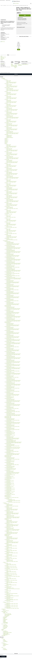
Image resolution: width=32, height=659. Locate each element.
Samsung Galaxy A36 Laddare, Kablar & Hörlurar (12, 297)
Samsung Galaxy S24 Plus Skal (10, 315)
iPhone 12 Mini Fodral (9, 195)
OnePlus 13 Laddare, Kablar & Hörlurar (11, 571)
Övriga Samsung (7, 498)
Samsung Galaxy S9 (7, 475)
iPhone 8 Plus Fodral (9, 226)
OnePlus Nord (6, 592)
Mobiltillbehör (3, 78)
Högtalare (4, 628)
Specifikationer (3, 32)
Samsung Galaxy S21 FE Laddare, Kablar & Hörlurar (13, 405)
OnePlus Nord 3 (7, 579)
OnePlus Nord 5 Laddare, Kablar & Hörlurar (12, 567)
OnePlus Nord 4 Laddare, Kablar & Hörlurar (12, 574)
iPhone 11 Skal (8, 184)
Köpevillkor (4, 645)
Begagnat (3, 629)
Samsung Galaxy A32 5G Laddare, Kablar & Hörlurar (13, 448)
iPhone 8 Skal (8, 223)
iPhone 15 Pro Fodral (9, 127)
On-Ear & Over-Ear (5, 626)
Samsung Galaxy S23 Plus (8, 355)
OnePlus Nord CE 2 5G (8, 587)
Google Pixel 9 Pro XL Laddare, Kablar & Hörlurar (13, 530)
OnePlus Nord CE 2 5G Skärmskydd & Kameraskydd (13, 588)
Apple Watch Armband (9, 135)
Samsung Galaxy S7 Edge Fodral (11, 494)
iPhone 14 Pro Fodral (9, 152)
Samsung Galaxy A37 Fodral (10, 284)
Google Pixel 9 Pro (7, 523)
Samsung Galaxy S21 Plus (8, 409)
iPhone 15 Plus (7, 122)
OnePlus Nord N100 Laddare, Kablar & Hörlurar (12, 599)
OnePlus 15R (6, 565)
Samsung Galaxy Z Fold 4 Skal (10, 372)
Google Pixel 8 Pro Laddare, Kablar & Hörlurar (12, 542)
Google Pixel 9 (7, 519)
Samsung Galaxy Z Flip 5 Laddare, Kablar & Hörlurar (13, 365)
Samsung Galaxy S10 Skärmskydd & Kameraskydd (13, 472)
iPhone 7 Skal (8, 229)
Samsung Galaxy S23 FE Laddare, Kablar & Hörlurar (13, 362)
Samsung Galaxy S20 (7, 430)
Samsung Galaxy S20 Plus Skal (10, 433)
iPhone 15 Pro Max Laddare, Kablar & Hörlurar (12, 133)
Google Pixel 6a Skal (9, 555)
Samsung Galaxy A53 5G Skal (10, 419)
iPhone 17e (6, 95)
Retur (15, 67)
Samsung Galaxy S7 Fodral (10, 492)
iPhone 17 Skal (8, 81)
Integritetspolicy (20, 65)
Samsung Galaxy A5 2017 (8, 490)
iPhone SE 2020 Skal (9, 188)
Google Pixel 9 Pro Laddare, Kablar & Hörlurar (12, 525)
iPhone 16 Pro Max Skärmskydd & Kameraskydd (13, 117)
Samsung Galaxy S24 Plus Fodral (11, 314)
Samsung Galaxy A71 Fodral (10, 480)
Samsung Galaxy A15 (7, 334)
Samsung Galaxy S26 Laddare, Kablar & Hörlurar (12, 244)
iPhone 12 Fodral (9, 179)
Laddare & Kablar (4, 611)
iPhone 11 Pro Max (7, 206)
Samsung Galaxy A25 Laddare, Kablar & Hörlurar (12, 333)
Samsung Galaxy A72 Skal (10, 437)
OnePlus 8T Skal (9, 590)
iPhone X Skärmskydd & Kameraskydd (11, 220)
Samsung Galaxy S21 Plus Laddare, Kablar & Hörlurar (13, 411)
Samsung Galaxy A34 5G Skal (10, 390)
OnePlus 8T (6, 589)
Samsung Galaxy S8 (7, 485)
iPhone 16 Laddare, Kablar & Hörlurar (11, 106)
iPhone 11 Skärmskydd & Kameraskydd (11, 185)
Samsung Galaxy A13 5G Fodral (10, 460)
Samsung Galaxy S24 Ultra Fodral (11, 318)
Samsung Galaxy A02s (8, 452)
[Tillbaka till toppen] (0, 71)
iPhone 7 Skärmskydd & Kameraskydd (11, 230)
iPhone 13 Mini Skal (9, 172)
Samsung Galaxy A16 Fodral (10, 302)
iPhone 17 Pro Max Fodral (10, 88)
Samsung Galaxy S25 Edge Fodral (11, 268)
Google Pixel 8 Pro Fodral (10, 540)
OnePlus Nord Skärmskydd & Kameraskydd (12, 593)
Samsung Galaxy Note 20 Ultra (8, 467)
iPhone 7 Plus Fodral (9, 232)
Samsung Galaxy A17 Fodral (10, 288)
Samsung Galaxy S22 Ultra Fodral (11, 378)
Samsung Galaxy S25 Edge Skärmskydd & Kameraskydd (14, 270)
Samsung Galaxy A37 (7, 283)
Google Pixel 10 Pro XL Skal (10, 516)
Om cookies (19, 64)
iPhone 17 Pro (6, 83)
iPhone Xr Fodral (9, 215)
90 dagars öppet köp (5, 644)
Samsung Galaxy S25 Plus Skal (10, 258)
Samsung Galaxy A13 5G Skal (10, 461)
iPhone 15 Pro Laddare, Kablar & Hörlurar (12, 129)
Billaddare (4, 621)
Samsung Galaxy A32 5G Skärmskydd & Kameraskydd (13, 447)
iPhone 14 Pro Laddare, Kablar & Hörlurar (12, 154)
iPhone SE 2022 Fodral (9, 160)
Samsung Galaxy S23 (7, 347)
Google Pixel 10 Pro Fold (8, 518)
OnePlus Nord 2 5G (7, 594)
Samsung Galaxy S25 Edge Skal (11, 269)
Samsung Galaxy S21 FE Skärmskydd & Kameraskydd (13, 404)
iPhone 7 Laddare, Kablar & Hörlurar (11, 231)
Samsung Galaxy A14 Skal (10, 393)
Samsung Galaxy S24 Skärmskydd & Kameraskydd (13, 312)
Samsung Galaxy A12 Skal (10, 450)
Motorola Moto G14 (7, 604)
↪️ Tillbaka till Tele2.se (16, 1)
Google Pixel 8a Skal (9, 537)
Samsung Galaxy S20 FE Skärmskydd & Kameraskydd (13, 400)
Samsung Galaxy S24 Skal (10, 311)
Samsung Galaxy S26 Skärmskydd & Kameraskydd (13, 243)
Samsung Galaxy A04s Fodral (10, 396)
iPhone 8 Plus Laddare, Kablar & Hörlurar (12, 227)
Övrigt (19, 61)
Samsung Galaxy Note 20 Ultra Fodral (11, 468)
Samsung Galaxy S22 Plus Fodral (11, 382)
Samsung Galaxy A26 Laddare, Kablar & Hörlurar (12, 300)
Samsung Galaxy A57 (7, 279)
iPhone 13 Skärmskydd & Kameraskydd (11, 165)
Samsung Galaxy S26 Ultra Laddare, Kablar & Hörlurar (13, 252)
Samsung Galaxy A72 (7, 435)
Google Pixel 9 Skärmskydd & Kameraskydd (12, 521)
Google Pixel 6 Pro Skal (9, 560)
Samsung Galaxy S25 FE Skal (10, 266)
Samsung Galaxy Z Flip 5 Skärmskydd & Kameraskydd (13, 364)
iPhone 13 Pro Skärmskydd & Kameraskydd (12, 169)
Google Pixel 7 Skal (9, 549)
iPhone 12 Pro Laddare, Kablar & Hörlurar (12, 193)
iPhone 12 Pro (6, 190)
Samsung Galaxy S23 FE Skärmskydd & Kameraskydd (13, 361)
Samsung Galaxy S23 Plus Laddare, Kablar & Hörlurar (13, 358)
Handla (12, 61)
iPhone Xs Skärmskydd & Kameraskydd (11, 211)
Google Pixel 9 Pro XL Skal (10, 528)
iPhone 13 (6, 163)
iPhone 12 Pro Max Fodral (10, 199)
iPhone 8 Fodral (8, 222)
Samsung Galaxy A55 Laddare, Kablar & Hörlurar (12, 325)
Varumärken (12, 65)
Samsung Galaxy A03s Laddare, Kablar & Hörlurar (13, 464)
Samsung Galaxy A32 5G (8, 446)
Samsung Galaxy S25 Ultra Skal (10, 262)
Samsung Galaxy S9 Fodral (10, 476)
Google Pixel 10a (7, 503)
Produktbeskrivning (3, 19)
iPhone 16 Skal (8, 104)
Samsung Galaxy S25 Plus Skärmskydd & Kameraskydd (13, 259)
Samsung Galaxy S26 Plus (8, 245)
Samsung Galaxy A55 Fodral (10, 323)
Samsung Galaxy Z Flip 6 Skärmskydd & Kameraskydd (13, 339)
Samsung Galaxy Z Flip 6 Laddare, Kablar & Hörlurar (13, 340)
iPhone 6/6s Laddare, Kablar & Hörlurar (11, 237)
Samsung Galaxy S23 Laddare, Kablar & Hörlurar (12, 350)
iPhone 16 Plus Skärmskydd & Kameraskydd (12, 109)
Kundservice (16, 61)
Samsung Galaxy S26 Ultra (8, 249)
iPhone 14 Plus (7, 147)
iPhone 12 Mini (7, 194)
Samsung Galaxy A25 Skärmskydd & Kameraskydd (13, 332)
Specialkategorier (5, 641)
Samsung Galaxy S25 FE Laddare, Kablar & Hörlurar (13, 267)
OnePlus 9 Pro (7, 585)
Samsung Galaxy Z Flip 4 (8, 369)
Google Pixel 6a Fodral (9, 554)
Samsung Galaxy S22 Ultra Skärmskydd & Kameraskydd (13, 380)
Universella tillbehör (5, 631)
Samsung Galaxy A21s (8, 482)
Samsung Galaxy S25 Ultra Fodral (11, 261)
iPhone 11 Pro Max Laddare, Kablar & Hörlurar (12, 208)
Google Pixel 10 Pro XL (8, 514)
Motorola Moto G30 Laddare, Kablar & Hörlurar (12, 606)
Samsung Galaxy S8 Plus (8, 487)
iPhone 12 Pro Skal (9, 192)
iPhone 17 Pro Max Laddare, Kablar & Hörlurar (12, 90)
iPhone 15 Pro (6, 126)
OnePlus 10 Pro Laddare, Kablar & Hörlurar (12, 582)
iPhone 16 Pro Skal (9, 112)
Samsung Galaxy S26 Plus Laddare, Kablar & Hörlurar (13, 248)
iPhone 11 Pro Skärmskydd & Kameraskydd (12, 204)
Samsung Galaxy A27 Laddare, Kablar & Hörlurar (12, 497)
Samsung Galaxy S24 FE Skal (10, 307)
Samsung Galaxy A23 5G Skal (10, 425)
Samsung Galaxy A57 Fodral (10, 280)
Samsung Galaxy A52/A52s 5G (9, 439)
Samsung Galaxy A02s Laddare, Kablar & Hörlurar (13, 454)
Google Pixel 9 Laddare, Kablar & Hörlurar (12, 522)
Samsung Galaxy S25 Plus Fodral (11, 257)
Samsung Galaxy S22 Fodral (10, 375)
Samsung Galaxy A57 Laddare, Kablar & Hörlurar (12, 282)
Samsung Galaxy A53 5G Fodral (10, 418)
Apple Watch (6, 134)
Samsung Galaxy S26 (7, 241)
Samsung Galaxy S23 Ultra (8, 351)
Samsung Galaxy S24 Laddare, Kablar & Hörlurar (12, 313)
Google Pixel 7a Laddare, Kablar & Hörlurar (12, 548)
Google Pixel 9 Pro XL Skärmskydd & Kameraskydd (13, 529)
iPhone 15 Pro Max (7, 130)
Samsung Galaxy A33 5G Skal (10, 421)
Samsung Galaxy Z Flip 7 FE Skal (11, 277)
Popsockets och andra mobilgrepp (7, 632)
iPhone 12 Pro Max (7, 198)
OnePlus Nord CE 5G (7, 600)
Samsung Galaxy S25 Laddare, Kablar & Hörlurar (12, 256)
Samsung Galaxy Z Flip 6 (8, 338)
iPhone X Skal (8, 219)
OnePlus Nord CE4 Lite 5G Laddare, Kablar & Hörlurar (13, 576)
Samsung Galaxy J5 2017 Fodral (11, 489)
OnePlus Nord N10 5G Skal (10, 597)
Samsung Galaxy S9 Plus (8, 477)
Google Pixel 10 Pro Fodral (10, 511)
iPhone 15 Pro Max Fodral (10, 131)
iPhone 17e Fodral (9, 96)
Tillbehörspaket (3, 635)
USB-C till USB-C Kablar (8, 613)
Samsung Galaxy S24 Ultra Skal (10, 319)
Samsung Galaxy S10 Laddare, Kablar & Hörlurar (12, 473)
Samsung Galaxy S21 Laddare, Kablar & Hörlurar (12, 408)
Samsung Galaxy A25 (7, 330)
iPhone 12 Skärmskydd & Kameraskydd (11, 181)
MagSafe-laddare (5, 619)
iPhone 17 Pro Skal (9, 85)
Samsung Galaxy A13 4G (8, 427)
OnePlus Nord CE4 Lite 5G (8, 575)
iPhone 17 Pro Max (7, 87)
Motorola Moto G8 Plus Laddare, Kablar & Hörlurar (13, 608)
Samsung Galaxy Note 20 (8, 465)
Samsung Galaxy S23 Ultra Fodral (11, 352)
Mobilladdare (4, 617)
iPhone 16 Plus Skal (9, 108)
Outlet (4, 639)
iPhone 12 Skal (8, 180)
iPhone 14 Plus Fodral (9, 148)
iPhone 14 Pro (6, 151)
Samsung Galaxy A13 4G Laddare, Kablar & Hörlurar (13, 429)
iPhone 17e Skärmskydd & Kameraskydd (12, 97)
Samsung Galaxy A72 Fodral (10, 436)
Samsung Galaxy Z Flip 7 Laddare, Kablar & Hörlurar (13, 273)
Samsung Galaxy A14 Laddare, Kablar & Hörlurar (12, 395)
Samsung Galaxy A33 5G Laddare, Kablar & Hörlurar (13, 423)
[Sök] (3, 3)
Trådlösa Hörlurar (5, 625)
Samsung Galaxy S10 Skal (10, 471)
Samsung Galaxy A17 (7, 287)
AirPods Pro (6, 142)
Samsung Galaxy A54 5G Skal (10, 387)
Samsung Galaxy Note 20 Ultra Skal (11, 469)
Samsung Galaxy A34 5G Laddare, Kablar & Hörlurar (13, 391)
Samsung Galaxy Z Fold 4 (8, 371)
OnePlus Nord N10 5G (7, 596)
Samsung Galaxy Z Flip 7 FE (8, 276)
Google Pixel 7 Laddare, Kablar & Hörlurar (12, 550)
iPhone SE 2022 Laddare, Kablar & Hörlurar (12, 162)
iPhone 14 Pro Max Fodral (10, 156)
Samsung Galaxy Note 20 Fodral (11, 466)
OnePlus (4, 562)
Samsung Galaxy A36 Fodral (10, 295)
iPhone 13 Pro (6, 167)
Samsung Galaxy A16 (7, 301)
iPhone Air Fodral (9, 92)
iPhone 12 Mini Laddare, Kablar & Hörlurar (12, 197)
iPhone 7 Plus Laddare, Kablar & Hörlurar (12, 233)
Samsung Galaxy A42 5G (8, 443)
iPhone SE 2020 (7, 186)
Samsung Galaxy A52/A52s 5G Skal (11, 441)
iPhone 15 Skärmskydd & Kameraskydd (11, 121)
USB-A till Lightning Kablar (8, 614)
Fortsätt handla (16, 75)
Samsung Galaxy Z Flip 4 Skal (10, 370)
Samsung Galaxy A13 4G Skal (10, 428)
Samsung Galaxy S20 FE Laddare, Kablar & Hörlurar (13, 401)
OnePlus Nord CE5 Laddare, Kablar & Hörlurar (12, 569)
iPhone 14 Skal (8, 145)
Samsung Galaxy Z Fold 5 (8, 366)
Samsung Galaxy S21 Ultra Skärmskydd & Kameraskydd (13, 414)
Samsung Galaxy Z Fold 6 (8, 341)
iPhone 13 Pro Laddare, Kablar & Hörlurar (12, 170)
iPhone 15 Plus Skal (9, 124)
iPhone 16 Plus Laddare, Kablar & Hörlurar (12, 110)
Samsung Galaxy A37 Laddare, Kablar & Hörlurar (12, 286)
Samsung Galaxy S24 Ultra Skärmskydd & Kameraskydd (13, 320)
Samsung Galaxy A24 (9, 501)
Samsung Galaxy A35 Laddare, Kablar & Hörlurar (12, 329)
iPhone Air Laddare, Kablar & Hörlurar (11, 94)
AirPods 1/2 (6, 141)
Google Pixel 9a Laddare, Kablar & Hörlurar (12, 533)
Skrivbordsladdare (5, 622)
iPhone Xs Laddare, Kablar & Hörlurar (11, 212)
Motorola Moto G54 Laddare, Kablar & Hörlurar (12, 603)
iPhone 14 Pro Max (7, 155)
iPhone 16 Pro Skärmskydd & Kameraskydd (12, 113)
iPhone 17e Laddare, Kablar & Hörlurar (11, 98)
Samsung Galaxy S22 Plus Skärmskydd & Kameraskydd (13, 384)
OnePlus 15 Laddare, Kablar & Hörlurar (11, 564)
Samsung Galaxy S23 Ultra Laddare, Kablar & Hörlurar (13, 354)
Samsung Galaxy (5, 240)
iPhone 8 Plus (6, 225)
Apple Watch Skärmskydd (10, 137)
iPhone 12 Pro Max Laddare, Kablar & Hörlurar (12, 201)
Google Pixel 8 (7, 543)
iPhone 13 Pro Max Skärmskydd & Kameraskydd (13, 177)
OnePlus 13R (6, 572)
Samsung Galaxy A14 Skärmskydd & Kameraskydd (13, 394)
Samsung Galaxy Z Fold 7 (8, 274)
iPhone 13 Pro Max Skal (10, 176)
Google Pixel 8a (7, 535)
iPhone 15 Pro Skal (9, 128)
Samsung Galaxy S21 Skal (10, 407)
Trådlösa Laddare (5, 612)
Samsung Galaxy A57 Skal (10, 281)
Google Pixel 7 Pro (7, 551)
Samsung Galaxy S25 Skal (10, 254)
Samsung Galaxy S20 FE (8, 398)
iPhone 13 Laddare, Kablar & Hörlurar (11, 166)
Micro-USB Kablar (7, 615)
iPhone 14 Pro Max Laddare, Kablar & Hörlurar (12, 158)
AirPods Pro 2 (6, 140)
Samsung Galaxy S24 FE (8, 306)
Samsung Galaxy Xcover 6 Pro (8, 455)
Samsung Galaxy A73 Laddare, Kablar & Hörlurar (14, 500)
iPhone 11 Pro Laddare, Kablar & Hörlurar (12, 205)
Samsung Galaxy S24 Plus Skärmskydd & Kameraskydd (13, 316)
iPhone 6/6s (6, 234)
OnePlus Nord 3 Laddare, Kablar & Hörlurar (12, 580)
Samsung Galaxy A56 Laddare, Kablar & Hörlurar (12, 293)
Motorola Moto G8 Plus (8, 607)
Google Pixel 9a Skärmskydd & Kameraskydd (12, 532)
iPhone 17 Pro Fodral (9, 84)
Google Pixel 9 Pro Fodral (10, 526)
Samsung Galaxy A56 (7, 290)
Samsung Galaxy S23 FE (8, 359)
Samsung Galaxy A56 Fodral (10, 291)
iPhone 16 (6, 103)
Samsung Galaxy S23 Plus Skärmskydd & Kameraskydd (13, 357)
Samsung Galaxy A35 (7, 326)
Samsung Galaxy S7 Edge (8, 493)
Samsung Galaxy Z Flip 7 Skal (10, 272)
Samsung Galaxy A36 (7, 294)
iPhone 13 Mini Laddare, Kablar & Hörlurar (12, 174)
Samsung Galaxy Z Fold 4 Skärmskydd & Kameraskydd (13, 373)
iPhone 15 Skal (8, 120)
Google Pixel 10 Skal (9, 508)
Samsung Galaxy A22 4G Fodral (10, 457)
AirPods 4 (6, 138)
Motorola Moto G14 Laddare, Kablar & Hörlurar (12, 605)
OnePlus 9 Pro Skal (9, 586)
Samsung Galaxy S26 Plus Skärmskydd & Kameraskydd (13, 247)
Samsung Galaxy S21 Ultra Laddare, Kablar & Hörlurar (13, 415)
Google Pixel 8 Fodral (9, 544)
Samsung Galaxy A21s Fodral (10, 483)
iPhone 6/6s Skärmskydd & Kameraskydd (12, 236)
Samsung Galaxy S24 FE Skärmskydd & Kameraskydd (13, 308)
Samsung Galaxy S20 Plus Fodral (11, 432)
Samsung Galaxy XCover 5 (8, 478)
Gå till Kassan (3, 656)
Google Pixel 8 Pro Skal (9, 541)
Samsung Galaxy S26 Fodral (10, 242)
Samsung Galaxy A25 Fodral (10, 331)
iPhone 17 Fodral (9, 80)
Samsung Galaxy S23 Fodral (10, 348)
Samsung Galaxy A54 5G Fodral (10, 386)
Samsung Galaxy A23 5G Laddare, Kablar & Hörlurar (13, 426)
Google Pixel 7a (7, 546)
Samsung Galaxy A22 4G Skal (10, 458)
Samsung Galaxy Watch (8, 305)
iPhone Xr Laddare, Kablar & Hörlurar (11, 217)
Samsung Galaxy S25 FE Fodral (10, 265)
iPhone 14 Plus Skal (9, 149)
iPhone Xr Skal (8, 216)
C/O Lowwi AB (2, 63)
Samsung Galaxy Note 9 (8, 484)
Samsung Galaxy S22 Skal (10, 376)
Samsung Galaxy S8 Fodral (10, 486)
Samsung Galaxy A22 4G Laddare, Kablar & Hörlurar (13, 459)
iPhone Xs (6, 209)
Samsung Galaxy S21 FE (8, 402)
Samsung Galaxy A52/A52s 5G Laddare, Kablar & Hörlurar (14, 442)
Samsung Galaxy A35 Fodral (10, 327)
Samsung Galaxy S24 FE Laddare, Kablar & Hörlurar (13, 309)
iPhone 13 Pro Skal (9, 168)
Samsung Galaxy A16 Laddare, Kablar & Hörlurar (12, 304)
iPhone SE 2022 (7, 159)
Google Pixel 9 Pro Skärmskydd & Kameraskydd (12, 524)
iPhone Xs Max (7, 213)
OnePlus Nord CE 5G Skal (10, 601)
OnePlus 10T (6, 583)
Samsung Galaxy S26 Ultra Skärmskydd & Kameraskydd (13, 251)
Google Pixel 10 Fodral (9, 507)
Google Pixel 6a (7, 553)
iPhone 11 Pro (6, 202)
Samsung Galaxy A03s (8, 462)
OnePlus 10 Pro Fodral (9, 581)
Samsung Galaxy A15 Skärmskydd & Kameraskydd (13, 336)
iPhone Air (6, 91)
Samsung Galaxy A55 (7, 322)
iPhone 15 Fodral (9, 119)
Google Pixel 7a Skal (9, 547)
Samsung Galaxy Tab (6, 610)
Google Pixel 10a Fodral (9, 504)
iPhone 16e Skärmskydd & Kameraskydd (12, 101)
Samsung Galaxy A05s (8, 344)
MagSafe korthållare (5, 633)
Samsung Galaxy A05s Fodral (10, 345)
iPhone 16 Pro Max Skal (10, 116)
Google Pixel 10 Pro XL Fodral (10, 515)
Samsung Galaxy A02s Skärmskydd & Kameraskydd (13, 453)
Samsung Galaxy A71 (7, 479)
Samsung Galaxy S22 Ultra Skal (10, 379)
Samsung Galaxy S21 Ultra (8, 412)
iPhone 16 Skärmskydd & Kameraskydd (11, 105)
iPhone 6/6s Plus (7, 238)
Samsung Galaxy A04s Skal (10, 397)
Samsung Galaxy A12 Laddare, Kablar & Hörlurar (12, 451)
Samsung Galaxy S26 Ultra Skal (10, 250)
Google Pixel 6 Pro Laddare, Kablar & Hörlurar (12, 561)
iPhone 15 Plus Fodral (9, 123)
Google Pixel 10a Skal (9, 505)
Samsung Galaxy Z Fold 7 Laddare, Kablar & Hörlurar (13, 275)
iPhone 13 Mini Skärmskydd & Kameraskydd (12, 173)
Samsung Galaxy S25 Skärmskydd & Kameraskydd (13, 255)
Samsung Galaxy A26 (7, 298)
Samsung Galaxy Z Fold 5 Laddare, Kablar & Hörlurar (13, 368)
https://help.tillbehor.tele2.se (25, 64)
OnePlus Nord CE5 (7, 568)
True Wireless (5, 624)
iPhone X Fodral (9, 218)
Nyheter (12, 64)
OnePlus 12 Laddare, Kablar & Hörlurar (11, 578)
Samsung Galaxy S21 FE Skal (10, 403)
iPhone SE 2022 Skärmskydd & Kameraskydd (12, 161)
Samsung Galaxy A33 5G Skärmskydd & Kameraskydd (13, 422)
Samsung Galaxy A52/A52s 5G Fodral (11, 440)
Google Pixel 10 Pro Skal (10, 512)
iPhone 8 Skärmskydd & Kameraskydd (11, 224)
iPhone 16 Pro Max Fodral (10, 115)
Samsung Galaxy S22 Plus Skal (10, 383)
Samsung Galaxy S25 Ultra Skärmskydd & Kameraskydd (13, 263)
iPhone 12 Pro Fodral (9, 191)
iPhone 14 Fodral (9, 144)
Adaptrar (4, 618)
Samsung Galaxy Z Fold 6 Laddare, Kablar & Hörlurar (13, 343)
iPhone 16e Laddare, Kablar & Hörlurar (11, 102)
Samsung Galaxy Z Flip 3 (8, 416)
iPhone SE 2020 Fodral (9, 187)
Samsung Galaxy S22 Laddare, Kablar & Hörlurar (12, 377)
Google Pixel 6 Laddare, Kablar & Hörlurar (12, 558)
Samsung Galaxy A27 (7, 496)
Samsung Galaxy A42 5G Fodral (10, 444)
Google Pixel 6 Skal (9, 557)
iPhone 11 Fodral (9, 183)
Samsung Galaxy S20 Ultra (8, 434)
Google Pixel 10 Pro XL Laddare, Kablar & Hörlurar (13, 517)
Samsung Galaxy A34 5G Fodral (10, 389)
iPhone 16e (6, 99)
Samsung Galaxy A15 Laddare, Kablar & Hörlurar (12, 337)
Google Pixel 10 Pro (7, 510)
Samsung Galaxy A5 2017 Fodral (11, 491)
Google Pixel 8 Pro (7, 539)
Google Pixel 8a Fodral (9, 536)
